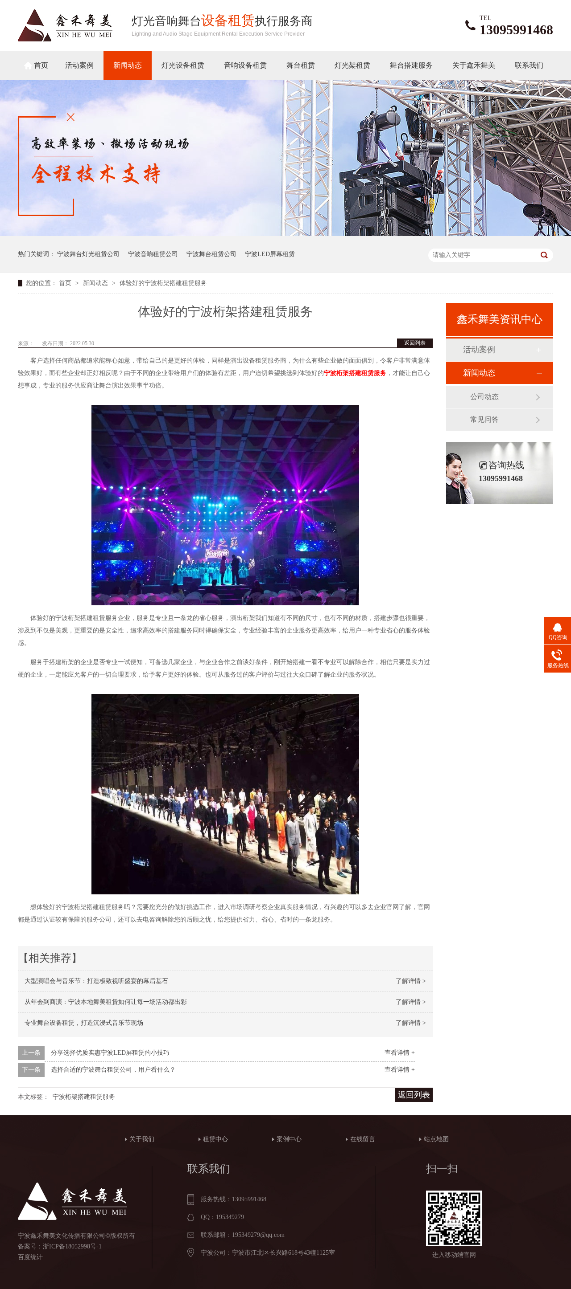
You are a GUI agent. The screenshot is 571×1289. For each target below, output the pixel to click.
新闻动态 (127, 65)
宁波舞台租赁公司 (211, 254)
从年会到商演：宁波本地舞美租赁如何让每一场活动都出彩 (106, 1002)
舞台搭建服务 (411, 65)
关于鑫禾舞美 (473, 65)
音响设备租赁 (245, 65)
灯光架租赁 (352, 65)
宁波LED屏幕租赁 (270, 254)
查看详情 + (400, 1052)
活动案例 (79, 65)
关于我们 (141, 1139)
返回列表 (415, 343)
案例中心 (289, 1139)
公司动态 (484, 396)
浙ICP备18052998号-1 (72, 1246)
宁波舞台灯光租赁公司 (88, 254)
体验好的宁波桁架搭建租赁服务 (163, 283)
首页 (41, 65)
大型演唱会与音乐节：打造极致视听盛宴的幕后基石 (96, 981)
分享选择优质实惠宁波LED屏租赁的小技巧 (110, 1052)
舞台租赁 (300, 65)
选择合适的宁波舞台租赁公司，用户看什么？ (113, 1069)
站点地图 (436, 1139)
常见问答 (484, 419)
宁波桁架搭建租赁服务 (84, 1096)
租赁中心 (215, 1139)
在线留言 (362, 1139)
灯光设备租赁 (182, 65)
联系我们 (529, 65)
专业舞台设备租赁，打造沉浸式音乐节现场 (84, 1023)
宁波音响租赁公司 (153, 254)
